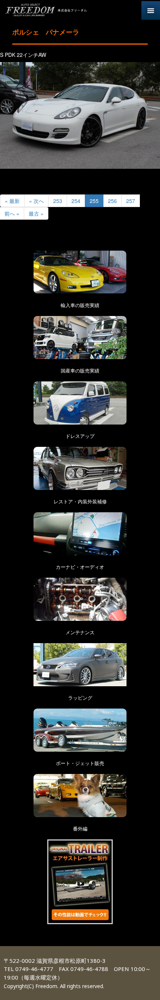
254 (75, 200)
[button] (150, 10)
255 (94, 200)
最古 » (36, 213)
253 (57, 200)
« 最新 (12, 200)
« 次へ (36, 200)
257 (130, 200)
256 (112, 200)
